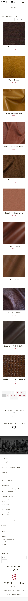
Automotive (4, 472)
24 (24, 395)
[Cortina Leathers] (8, 2)
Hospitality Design (6, 462)
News (3, 531)
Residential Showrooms (7, 470)
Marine (3, 477)
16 (15, 395)
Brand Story (4, 536)
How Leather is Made (7, 496)
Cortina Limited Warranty (8, 520)
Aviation (3, 475)
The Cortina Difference (7, 539)
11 (21, 392)
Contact (3, 542)
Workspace (4, 464)
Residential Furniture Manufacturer (10, 467)
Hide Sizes (4, 502)
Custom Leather (5, 534)
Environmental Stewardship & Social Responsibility (11, 548)
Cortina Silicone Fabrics (7, 491)
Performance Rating (6, 507)
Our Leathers (5, 529)
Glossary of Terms (6, 515)
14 (7, 395)
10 (17, 392)
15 (11, 395)
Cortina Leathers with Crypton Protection (12, 489)
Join (4, 561)
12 (24, 392)
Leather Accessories (7, 480)
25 (12, 398)
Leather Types (5, 499)
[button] (14, 413)
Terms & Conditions (6, 544)
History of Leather (6, 494)
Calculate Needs (5, 504)
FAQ (2, 517)
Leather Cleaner (5, 512)
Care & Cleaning (5, 509)
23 (20, 395)
